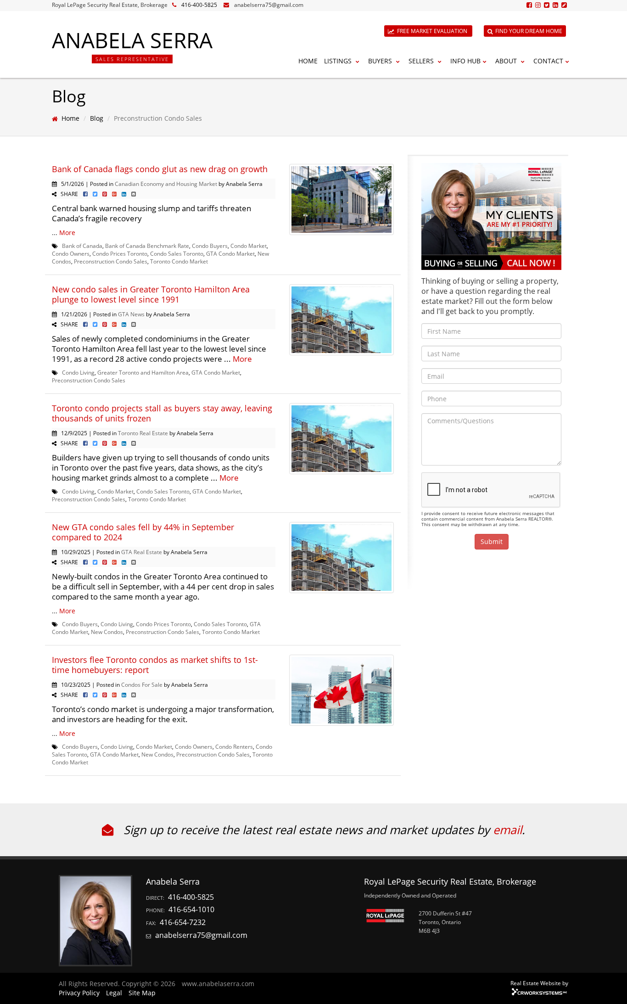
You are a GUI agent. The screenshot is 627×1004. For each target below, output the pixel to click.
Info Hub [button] (465, 60)
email (507, 829)
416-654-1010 (191, 909)
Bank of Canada (82, 245)
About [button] (507, 60)
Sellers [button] (422, 60)
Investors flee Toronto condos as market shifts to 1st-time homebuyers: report (155, 664)
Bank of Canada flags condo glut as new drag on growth (160, 168)
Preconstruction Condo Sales (110, 261)
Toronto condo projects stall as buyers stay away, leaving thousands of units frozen (162, 413)
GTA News (131, 314)
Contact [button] (548, 60)
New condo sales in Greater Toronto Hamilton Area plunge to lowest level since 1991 (151, 294)
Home (308, 60)
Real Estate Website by (539, 983)
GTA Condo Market (230, 253)
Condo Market (248, 245)
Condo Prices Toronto (119, 253)
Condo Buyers (210, 245)
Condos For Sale (141, 684)
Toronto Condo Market (179, 261)
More (67, 232)
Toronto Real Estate (143, 433)
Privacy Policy (79, 992)
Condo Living (78, 372)
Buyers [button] (381, 60)
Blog (96, 118)
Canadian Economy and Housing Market (166, 183)
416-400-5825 (199, 5)
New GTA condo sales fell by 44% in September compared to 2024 (143, 532)
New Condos (107, 631)
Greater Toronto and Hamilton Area (143, 372)
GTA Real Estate (141, 551)
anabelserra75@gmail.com (268, 5)
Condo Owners (71, 253)
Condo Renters (234, 746)
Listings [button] (338, 60)
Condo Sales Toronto (176, 253)
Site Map (142, 992)
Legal (114, 992)
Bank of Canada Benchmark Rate (147, 245)
